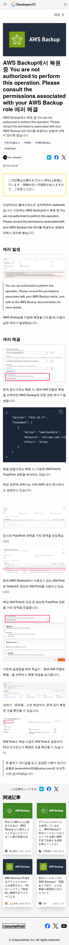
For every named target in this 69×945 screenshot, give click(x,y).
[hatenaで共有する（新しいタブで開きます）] (49, 157)
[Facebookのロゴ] (47, 926)
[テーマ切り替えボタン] (65, 4)
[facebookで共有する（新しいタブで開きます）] (56, 157)
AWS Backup (43, 142)
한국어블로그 (13, 142)
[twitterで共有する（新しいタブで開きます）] (64, 157)
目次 (57, 14)
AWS (28, 142)
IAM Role (11, 148)
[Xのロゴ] (55, 926)
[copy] (61, 412)
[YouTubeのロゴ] (64, 926)
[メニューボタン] (5, 4)
